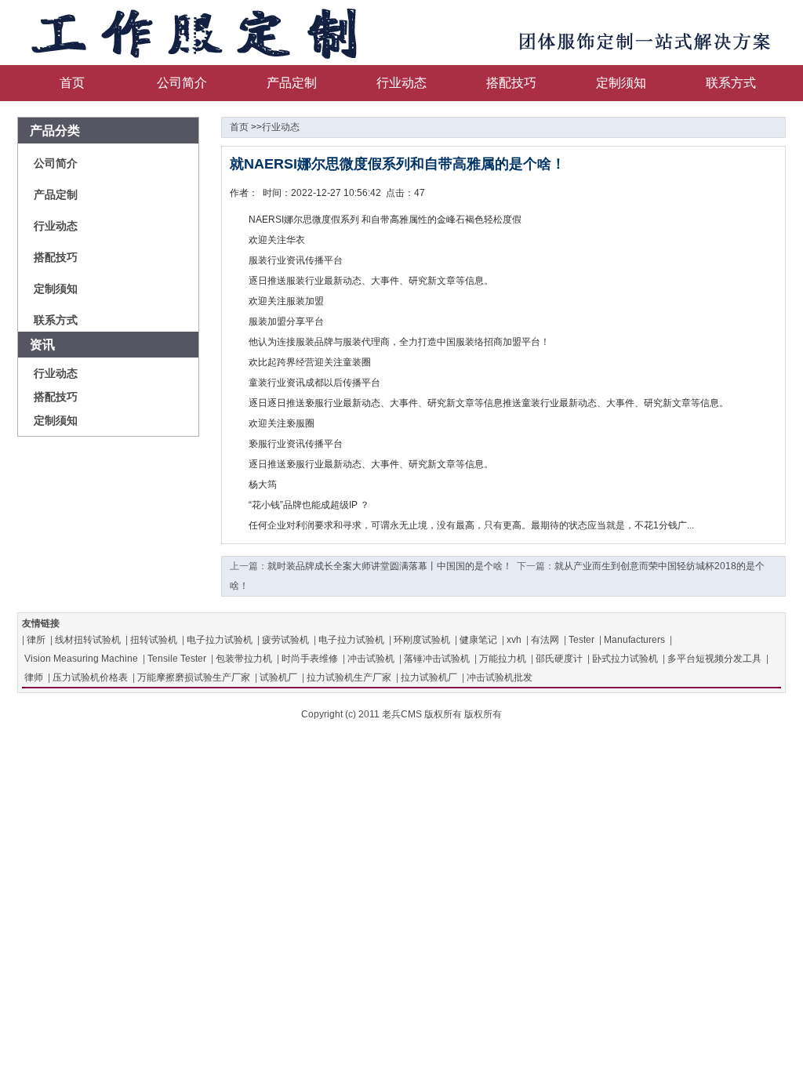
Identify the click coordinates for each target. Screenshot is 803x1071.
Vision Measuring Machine (81, 658)
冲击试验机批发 (499, 677)
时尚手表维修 (310, 658)
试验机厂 (278, 677)
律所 (36, 639)
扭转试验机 (153, 639)
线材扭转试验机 (88, 639)
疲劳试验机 (285, 639)
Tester (581, 639)
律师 (33, 677)
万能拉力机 (502, 658)
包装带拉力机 (244, 658)
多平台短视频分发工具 (714, 658)
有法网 (545, 639)
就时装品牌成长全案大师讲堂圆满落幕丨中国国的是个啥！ (389, 566)
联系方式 (731, 82)
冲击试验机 (370, 658)
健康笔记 (478, 639)
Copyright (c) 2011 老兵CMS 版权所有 (381, 714)
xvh (514, 639)
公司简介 (182, 82)
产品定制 (292, 82)
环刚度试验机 (422, 639)
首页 (72, 82)
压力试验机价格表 (90, 677)
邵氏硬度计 (559, 658)
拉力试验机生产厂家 (349, 677)
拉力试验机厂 (429, 677)
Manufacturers (634, 639)
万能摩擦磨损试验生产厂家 (193, 677)
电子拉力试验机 (220, 639)
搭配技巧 (511, 82)
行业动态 (401, 82)
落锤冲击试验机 (437, 658)
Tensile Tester (176, 658)
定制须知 (621, 82)
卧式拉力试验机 (625, 658)
